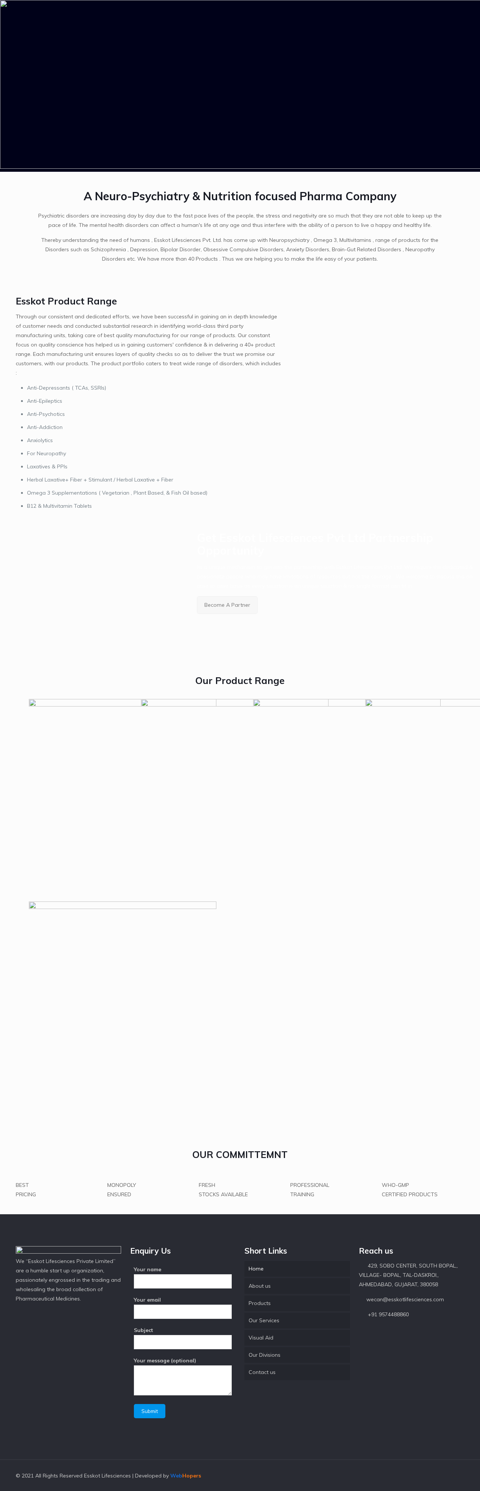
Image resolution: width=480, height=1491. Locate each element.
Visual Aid (261, 1337)
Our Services (264, 1320)
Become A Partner (227, 605)
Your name (147, 1269)
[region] (240, 86)
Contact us (262, 1372)
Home (256, 1268)
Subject (143, 1330)
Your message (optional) (165, 1360)
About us (260, 1285)
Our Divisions (264, 1355)
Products (260, 1303)
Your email (147, 1299)
